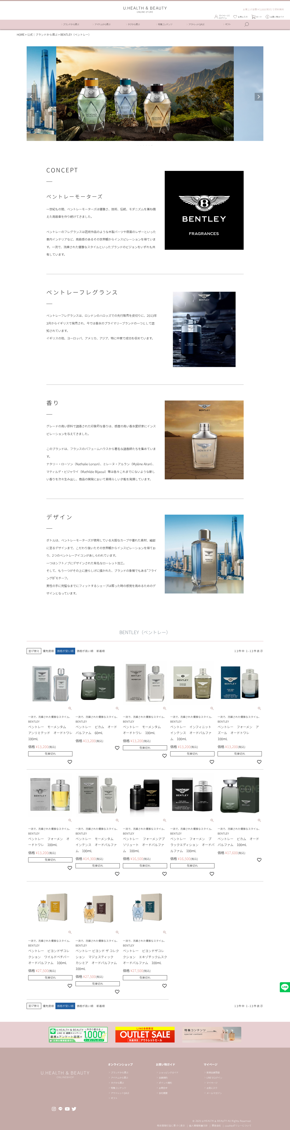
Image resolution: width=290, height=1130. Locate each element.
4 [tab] (147, 145)
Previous (31, 97)
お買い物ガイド (277, 17)
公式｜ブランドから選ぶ (42, 34)
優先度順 (48, 650)
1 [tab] (138, 145)
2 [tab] (141, 145)
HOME (20, 34)
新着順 (100, 650)
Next (259, 97)
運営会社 (216, 1125)
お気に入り (243, 17)
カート (259, 17)
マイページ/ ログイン (224, 17)
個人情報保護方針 (198, 1125)
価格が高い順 (85, 650)
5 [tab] (149, 145)
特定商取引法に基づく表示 (171, 1125)
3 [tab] (144, 145)
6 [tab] (152, 145)
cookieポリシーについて (238, 1125)
